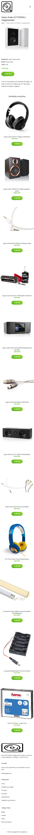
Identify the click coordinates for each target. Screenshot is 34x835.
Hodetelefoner (5, 797)
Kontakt (3, 815)
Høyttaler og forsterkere (8, 800)
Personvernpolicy (6, 822)
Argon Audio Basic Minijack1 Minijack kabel (17, 243)
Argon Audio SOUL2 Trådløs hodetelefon (17, 137)
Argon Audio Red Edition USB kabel (17, 402)
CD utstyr (4, 790)
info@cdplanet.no (6, 773)
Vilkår (3, 818)
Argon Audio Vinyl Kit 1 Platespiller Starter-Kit (17, 295)
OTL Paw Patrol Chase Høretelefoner (17, 559)
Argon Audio (16, 59)
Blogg (3, 812)
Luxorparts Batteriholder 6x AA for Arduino (17, 671)
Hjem (3, 23)
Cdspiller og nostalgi (7, 787)
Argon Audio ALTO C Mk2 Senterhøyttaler (17, 454)
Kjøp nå (8, 74)
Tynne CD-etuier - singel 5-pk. (17, 723)
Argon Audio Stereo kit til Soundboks (17, 506)
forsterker (4, 793)
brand (10, 59)
